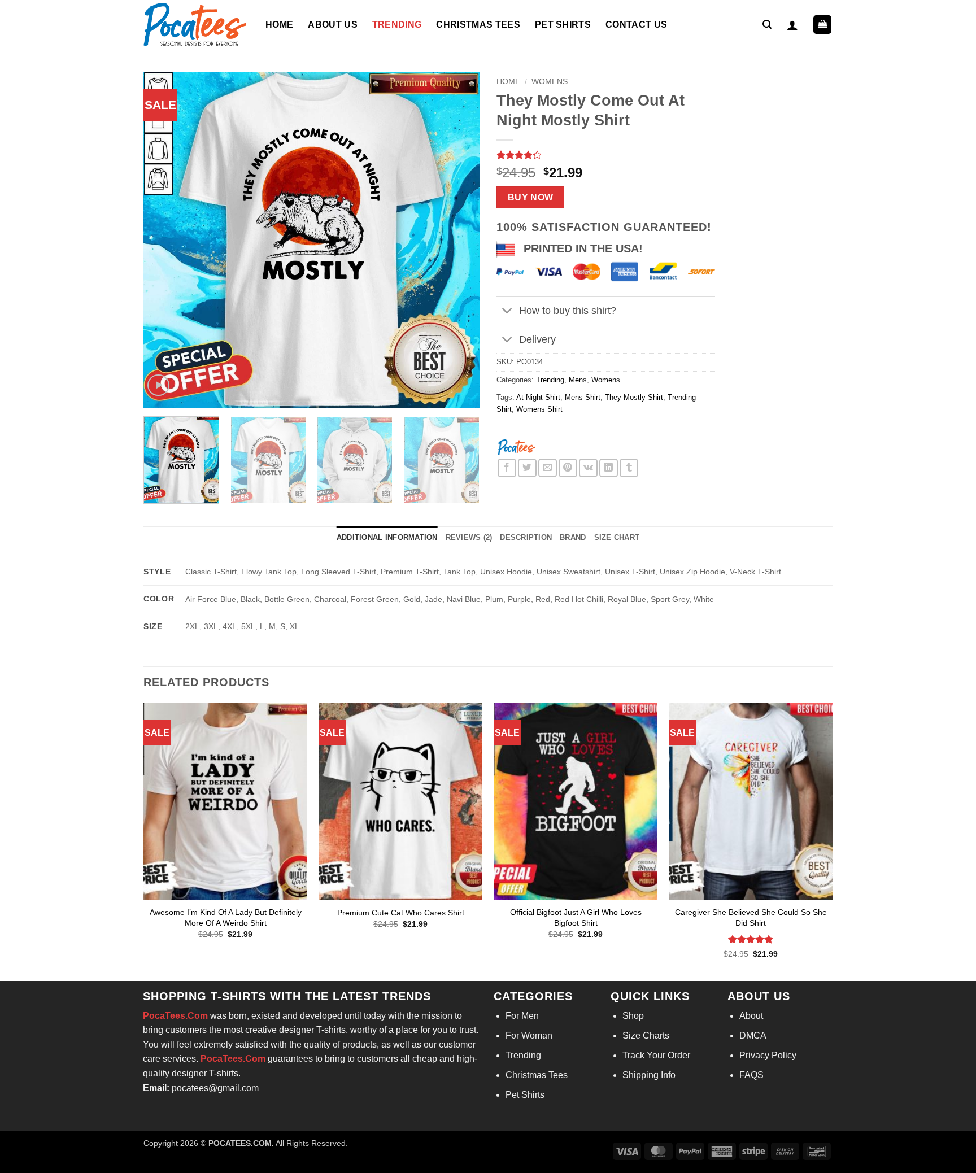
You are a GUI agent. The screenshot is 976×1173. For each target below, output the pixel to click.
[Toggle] (507, 312)
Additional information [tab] (387, 537)
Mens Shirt (582, 397)
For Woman (529, 1035)
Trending (397, 24)
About (751, 1016)
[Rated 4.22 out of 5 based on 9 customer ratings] (605, 154)
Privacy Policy (767, 1055)
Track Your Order (656, 1055)
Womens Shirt (539, 409)
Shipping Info (649, 1075)
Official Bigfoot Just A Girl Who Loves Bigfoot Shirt (576, 917)
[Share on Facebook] (507, 468)
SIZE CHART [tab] (617, 537)
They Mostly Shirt (634, 397)
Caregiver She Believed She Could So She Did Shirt (751, 917)
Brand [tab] (573, 537)
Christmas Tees (478, 24)
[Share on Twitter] (527, 468)
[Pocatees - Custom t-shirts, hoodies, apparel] (196, 24)
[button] (767, 25)
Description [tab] (526, 537)
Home (279, 24)
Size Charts (645, 1035)
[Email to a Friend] (547, 468)
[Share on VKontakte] (588, 468)
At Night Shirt (538, 397)
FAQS (751, 1075)
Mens (578, 380)
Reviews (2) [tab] (469, 537)
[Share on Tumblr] (629, 468)
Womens (549, 81)
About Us (333, 24)
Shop (633, 1016)
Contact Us (636, 24)
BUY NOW (531, 197)
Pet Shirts (563, 24)
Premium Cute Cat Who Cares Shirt (400, 912)
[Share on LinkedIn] (608, 468)
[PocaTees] (516, 446)
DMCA (752, 1035)
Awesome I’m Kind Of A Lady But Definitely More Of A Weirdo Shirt (226, 917)
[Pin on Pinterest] (568, 468)
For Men (522, 1016)
